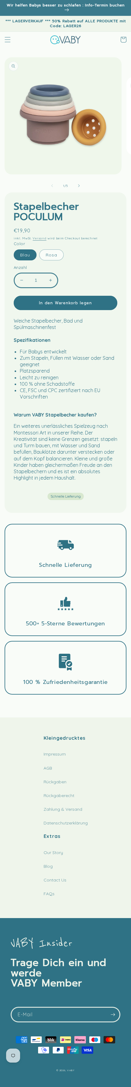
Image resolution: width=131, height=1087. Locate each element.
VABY (71, 1070)
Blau (25, 255)
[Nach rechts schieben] (79, 185)
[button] (7, 39)
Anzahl (20, 267)
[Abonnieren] (112, 1014)
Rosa (51, 255)
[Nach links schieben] (52, 185)
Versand (39, 238)
